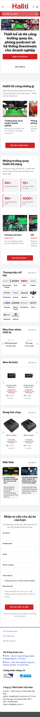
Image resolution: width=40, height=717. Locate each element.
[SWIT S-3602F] (28, 425)
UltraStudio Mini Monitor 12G (28, 386)
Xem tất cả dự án (19, 258)
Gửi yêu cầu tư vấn (19, 607)
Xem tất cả (32, 273)
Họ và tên (6, 533)
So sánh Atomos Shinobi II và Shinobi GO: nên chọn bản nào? (11, 480)
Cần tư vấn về (7, 575)
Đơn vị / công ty (8, 565)
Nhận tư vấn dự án (20, 57)
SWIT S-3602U (11, 435)
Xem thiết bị (20, 67)
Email (5, 554)
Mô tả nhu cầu (8, 586)
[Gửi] (36, 14)
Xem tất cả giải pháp (19, 145)
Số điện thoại (8, 543)
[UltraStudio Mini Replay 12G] (11, 375)
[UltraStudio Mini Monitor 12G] (28, 375)
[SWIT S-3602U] (11, 425)
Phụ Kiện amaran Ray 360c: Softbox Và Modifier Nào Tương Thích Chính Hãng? (29, 480)
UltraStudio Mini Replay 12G (11, 386)
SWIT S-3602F (29, 435)
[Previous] (3, 344)
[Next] (37, 344)
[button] (3, 6)
